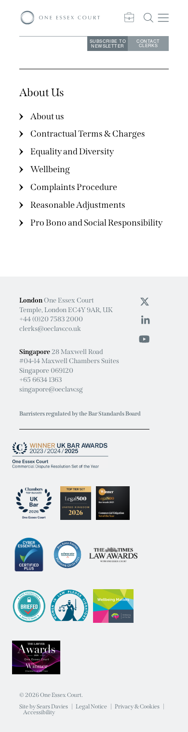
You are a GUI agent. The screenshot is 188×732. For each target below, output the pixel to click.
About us (47, 116)
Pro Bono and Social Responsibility (96, 222)
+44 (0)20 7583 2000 (51, 319)
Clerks (148, 43)
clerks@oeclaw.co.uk (50, 329)
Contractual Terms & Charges (87, 133)
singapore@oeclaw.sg (51, 389)
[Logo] (60, 18)
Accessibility (39, 712)
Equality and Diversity (72, 151)
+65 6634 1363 (40, 380)
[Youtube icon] (144, 339)
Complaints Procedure (73, 187)
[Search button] (148, 18)
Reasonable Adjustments (77, 205)
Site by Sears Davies (43, 706)
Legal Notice (91, 706)
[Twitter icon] (144, 301)
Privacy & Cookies (137, 706)
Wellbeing (50, 169)
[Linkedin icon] (145, 320)
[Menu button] (163, 18)
